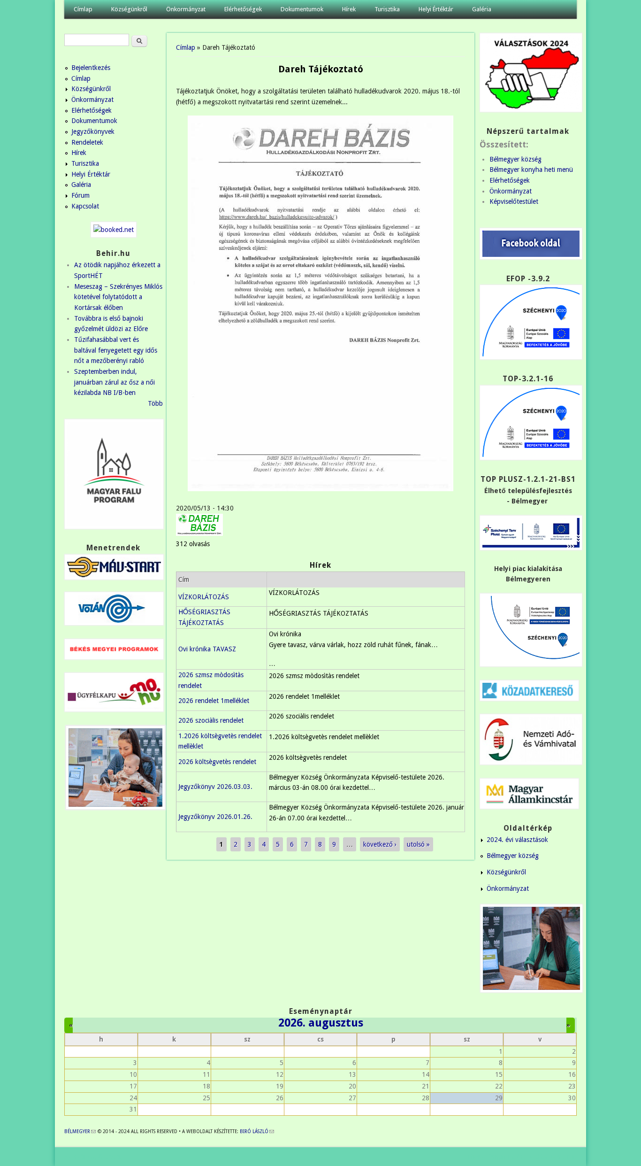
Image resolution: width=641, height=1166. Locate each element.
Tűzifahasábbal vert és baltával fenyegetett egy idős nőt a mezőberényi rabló (115, 350)
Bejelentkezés (90, 67)
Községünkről (129, 9)
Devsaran (563, 1156)
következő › (380, 844)
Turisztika (387, 9)
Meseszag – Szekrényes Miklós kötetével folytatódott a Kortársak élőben (118, 297)
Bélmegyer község (515, 159)
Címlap (83, 9)
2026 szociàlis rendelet (211, 720)
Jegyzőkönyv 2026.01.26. (215, 816)
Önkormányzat (186, 9)
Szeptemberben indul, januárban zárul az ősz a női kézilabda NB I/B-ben (114, 382)
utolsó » (418, 844)
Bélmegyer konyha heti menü (531, 169)
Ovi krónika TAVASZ (207, 649)
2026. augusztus (320, 1022)
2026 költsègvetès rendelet (217, 761)
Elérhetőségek (243, 9)
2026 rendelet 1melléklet (213, 700)
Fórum (80, 195)
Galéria (481, 9)
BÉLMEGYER (80, 1131)
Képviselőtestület (513, 201)
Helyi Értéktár (436, 9)
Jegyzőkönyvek (92, 131)
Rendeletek (87, 142)
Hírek (349, 9)
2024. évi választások (517, 839)
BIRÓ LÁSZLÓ (257, 1131)
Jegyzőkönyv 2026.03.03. (215, 786)
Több (155, 403)
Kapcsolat (85, 206)
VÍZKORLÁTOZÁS (203, 597)
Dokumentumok (302, 9)
